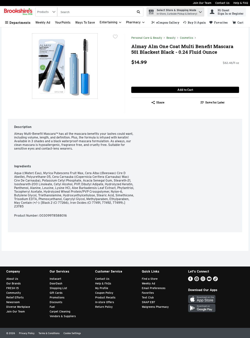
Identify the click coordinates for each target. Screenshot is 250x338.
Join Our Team (202, 2)
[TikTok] (215, 280)
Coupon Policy (104, 292)
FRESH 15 (12, 288)
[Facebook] (190, 280)
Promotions (57, 297)
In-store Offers (104, 302)
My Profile (101, 288)
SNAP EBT (148, 302)
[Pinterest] (196, 280)
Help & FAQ (240, 2)
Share (160, 102)
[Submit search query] (138, 12)
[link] (165, 22)
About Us (12, 278)
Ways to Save (85, 22)
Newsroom (13, 302)
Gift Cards (56, 292)
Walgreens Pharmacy (155, 306)
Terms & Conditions (49, 333)
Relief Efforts (15, 297)
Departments (19, 22)
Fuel (52, 306)
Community (13, 292)
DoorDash (56, 283)
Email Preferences (153, 288)
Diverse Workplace (18, 306)
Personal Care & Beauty (146, 37)
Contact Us (222, 2)
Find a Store (150, 278)
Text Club (148, 297)
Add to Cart (185, 90)
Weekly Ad (42, 22)
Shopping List (58, 288)
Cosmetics (186, 37)
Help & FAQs (103, 283)
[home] (19, 12)
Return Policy (104, 306)
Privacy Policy (27, 333)
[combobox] (46, 12)
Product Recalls (105, 297)
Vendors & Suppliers (63, 316)
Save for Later (215, 102)
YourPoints (63, 22)
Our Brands (13, 283)
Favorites (148, 292)
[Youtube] (209, 280)
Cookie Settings (72, 333)
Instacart (55, 278)
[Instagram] (203, 280)
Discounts (56, 302)
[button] (240, 22)
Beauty (171, 37)
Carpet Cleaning (60, 311)
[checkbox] (115, 36)
